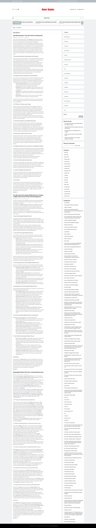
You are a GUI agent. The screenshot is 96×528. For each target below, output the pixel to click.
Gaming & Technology (68, 249)
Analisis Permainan (68, 207)
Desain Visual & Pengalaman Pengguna (71, 222)
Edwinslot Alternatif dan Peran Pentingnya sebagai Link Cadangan (78, 22)
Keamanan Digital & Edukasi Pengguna (71, 289)
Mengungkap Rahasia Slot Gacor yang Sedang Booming (28, 372)
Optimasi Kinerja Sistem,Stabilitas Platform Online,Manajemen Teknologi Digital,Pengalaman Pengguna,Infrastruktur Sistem (73, 314)
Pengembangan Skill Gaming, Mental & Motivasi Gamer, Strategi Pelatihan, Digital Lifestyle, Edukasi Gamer (73, 360)
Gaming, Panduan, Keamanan (69, 253)
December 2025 (67, 163)
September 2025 (67, 170)
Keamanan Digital (67, 287)
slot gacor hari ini (67, 418)
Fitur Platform (66, 231)
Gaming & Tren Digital (68, 251)
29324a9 (15, 37)
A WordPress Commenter (69, 145)
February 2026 (67, 159)
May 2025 (66, 179)
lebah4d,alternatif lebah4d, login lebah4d (71, 299)
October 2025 (66, 168)
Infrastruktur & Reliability (68, 264)
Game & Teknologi (67, 238)
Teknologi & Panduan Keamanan (70, 483)
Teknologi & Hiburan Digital (69, 473)
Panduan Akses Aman (68, 317)
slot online (31, 39)
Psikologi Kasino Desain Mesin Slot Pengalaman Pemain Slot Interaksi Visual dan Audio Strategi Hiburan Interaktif (73, 391)
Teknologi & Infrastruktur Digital (70, 476)
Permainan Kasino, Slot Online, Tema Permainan (73, 369)
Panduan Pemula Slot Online (69, 343)
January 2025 (66, 189)
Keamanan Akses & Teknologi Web (70, 282)
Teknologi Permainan (68, 495)
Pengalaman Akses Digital (69, 350)
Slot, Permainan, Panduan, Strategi (70, 448)
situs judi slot (66, 399)
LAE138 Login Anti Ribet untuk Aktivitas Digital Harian (66, 1)
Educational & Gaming (68, 224)
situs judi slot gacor (68, 401)
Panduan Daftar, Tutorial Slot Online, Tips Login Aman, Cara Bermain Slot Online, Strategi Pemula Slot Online (73, 331)
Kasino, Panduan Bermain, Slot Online (71, 280)
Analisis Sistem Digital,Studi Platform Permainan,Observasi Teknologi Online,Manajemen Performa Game (73, 211)
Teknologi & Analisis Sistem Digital (70, 464)
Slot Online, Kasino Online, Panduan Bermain (72, 434)
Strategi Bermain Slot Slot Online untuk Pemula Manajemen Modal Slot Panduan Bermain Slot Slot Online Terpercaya (73, 454)
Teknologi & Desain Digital (69, 469)
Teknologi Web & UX (68, 498)
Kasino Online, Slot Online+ (69, 277)
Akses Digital (66, 202)
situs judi (66, 397)
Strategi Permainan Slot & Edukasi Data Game (72, 457)
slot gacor (66, 41)
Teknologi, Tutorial (67, 509)
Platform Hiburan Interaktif (69, 383)
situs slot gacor (67, 73)
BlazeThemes (55, 525)
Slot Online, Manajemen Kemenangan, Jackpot (73, 436)
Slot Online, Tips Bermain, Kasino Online (71, 446)
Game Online (66, 240)
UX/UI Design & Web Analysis (69, 521)
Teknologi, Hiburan (67, 505)
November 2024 (67, 193)
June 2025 (66, 177)
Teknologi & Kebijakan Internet (70, 480)
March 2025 (66, 184)
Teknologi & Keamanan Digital (69, 478)
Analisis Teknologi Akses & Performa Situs (72, 214)
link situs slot (66, 50)
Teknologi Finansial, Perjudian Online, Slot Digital (73, 490)
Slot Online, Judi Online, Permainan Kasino (72, 432)
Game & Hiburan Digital (68, 236)
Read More (15, 192)
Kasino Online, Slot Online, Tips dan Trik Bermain (73, 275)
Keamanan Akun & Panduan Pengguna (71, 284)
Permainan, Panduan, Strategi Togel (70, 381)
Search (65, 114)
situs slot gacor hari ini (68, 411)
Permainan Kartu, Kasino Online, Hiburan (71, 363)
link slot (65, 55)
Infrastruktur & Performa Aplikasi (70, 261)
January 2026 (66, 161)
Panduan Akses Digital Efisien (69, 320)
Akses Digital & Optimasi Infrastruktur (71, 204)
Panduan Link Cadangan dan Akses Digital (72, 338)
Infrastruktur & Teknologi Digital (70, 268)
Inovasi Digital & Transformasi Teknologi (71, 271)
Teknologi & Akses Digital (69, 462)
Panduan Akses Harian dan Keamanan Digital (72, 322)
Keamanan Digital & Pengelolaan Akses (71, 291)
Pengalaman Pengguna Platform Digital (71, 352)
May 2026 (66, 152)
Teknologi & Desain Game (69, 471)
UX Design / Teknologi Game (69, 519)
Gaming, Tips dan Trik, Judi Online (70, 259)
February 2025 (67, 186)
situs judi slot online (68, 404)
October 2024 (66, 196)
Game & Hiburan (67, 234)
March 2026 (66, 156)
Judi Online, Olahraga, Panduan (70, 273)
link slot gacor (67, 36)
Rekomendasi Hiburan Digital (69, 395)
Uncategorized (67, 516)
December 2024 (67, 191)
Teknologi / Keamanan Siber (69, 460)
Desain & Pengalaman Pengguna (70, 220)
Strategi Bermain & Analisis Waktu (70, 450)
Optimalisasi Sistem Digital (69, 310)
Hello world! (78, 145)
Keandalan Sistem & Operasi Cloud (70, 297)
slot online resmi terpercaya (69, 422)
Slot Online (66, 420)
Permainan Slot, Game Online (69, 378)
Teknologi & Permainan (68, 485)
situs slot (66, 64)
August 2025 (66, 173)
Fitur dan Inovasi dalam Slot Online (70, 227)
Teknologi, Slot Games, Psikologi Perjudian (72, 507)
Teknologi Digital (67, 487)
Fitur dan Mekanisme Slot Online (70, 229)
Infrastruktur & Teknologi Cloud (70, 266)
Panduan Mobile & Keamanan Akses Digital (72, 341)
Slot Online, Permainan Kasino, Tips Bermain (72, 438)
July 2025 (66, 175)
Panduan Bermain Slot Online (69, 324)
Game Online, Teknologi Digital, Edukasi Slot (72, 246)
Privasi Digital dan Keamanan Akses (71, 387)
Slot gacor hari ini (67, 59)
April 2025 (66, 182)
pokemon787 (66, 385)
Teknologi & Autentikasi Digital (70, 467)
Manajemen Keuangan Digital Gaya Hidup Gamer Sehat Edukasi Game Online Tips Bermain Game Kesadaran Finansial (73, 303)
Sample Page (47, 18)
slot (31, 338)
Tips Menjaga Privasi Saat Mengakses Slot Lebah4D (28, 22)
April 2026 (66, 154)
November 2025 (67, 166)
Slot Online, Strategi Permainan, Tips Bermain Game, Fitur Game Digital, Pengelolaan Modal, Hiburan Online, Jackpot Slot (72, 442)
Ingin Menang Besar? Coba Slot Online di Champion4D (27, 35)
